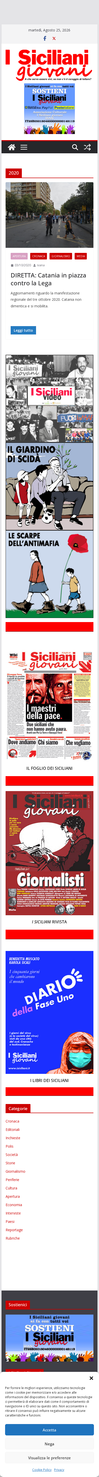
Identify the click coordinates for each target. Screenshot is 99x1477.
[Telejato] (6, 26)
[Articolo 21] (50, 5)
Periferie (12, 1194)
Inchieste (13, 1152)
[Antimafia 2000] (10, 5)
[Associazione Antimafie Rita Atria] (59, 19)
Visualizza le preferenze (49, 1457)
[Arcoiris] (32, 5)
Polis (9, 1160)
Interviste (13, 1227)
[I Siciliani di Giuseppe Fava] (46, 26)
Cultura (11, 1202)
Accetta (49, 1429)
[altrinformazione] (21, 34)
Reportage (14, 1244)
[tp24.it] (18, 26)
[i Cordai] (45, 12)
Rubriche (13, 1252)
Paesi (10, 1236)
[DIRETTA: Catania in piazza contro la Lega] (49, 230)
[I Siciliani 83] (65, 26)
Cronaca (38, 271)
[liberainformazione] (10, 19)
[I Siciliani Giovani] (12, 162)
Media (81, 271)
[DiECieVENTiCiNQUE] (19, 12)
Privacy (59, 1470)
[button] (91, 1378)
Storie (10, 1177)
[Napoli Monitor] (29, 19)
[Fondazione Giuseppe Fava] (35, 26)
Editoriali (13, 1144)
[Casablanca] (65, 5)
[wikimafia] (27, 26)
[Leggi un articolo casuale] (87, 162)
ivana (41, 280)
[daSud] (78, 5)
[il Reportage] (66, 12)
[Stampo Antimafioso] (89, 19)
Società (12, 1169)
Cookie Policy (42, 1470)
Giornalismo (61, 271)
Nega (49, 1443)
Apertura (19, 271)
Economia (14, 1219)
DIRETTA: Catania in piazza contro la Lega (48, 293)
